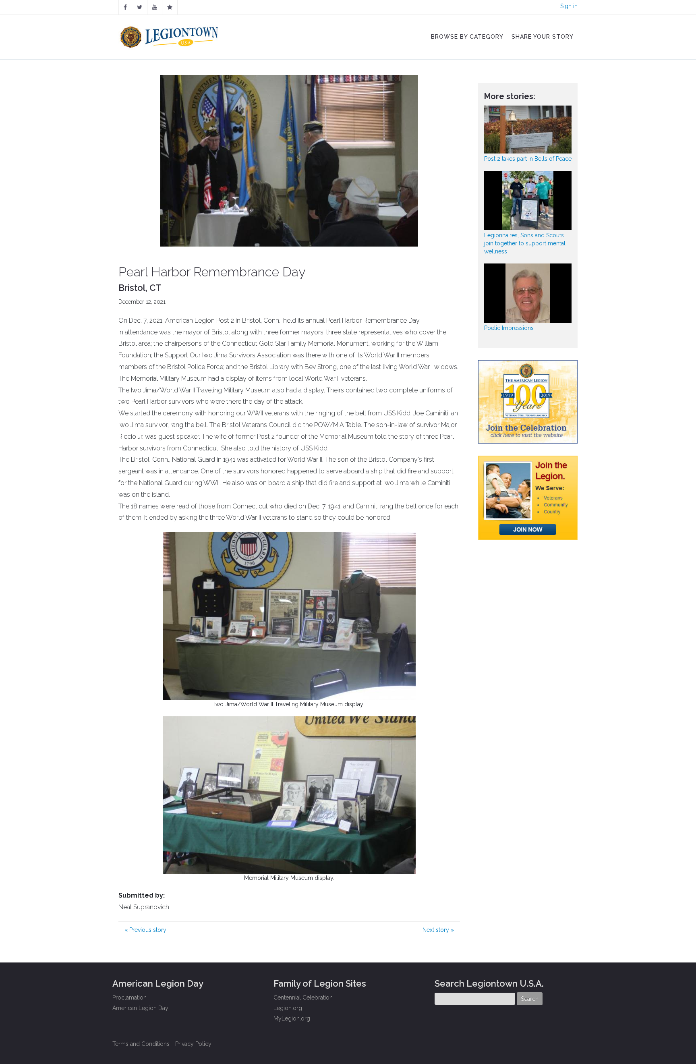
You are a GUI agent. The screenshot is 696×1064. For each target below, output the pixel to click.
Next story (438, 930)
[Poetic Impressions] (528, 293)
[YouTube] (154, 7)
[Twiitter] (139, 7)
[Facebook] (125, 7)
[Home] (170, 35)
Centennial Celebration (303, 997)
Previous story (145, 930)
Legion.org (287, 1008)
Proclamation (129, 997)
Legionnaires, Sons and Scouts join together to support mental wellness (525, 243)
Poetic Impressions (509, 328)
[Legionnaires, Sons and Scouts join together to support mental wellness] (528, 200)
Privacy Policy (193, 1044)
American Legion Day (140, 1008)
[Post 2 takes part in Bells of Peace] (528, 129)
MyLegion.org (291, 1018)
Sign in (569, 6)
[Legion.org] (169, 7)
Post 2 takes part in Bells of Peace (528, 159)
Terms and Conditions (141, 1044)
